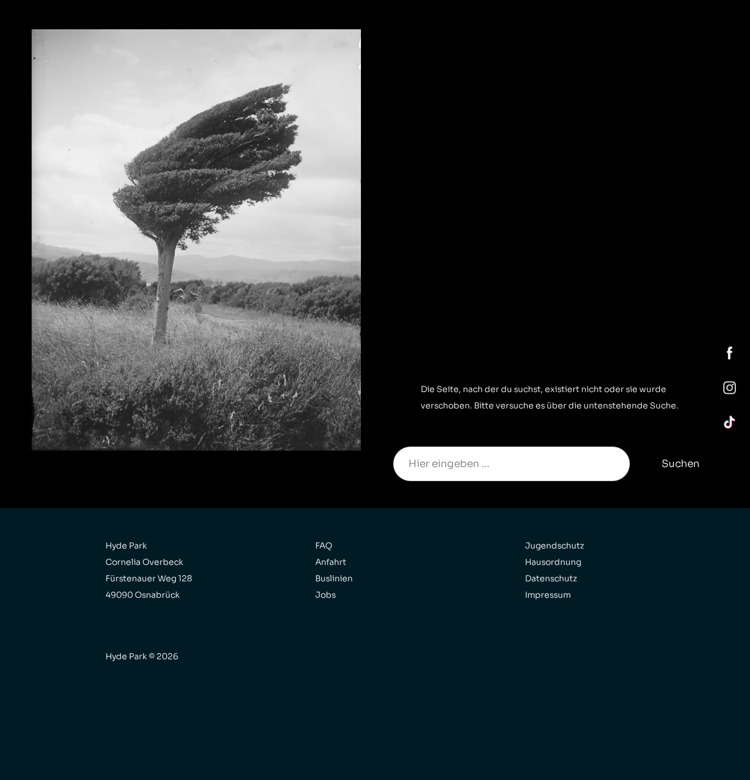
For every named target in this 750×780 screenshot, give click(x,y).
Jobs (325, 595)
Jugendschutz (554, 545)
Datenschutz (551, 578)
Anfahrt (330, 562)
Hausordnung (553, 562)
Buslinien (334, 578)
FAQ (323, 545)
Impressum (548, 595)
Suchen (681, 463)
